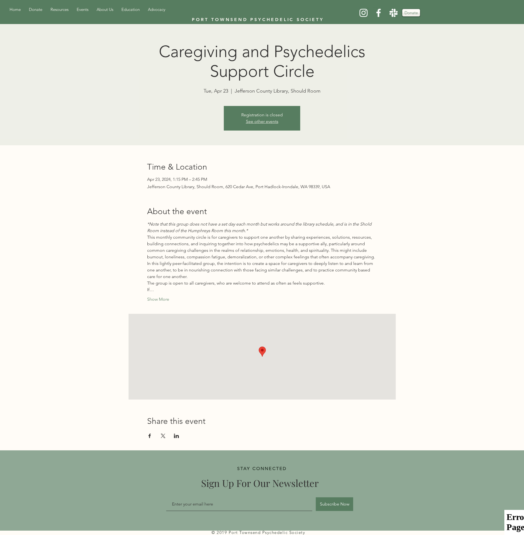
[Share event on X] (163, 436)
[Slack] (393, 12)
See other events (262, 121)
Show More (158, 299)
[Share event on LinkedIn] (176, 436)
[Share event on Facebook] (149, 436)
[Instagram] (363, 12)
